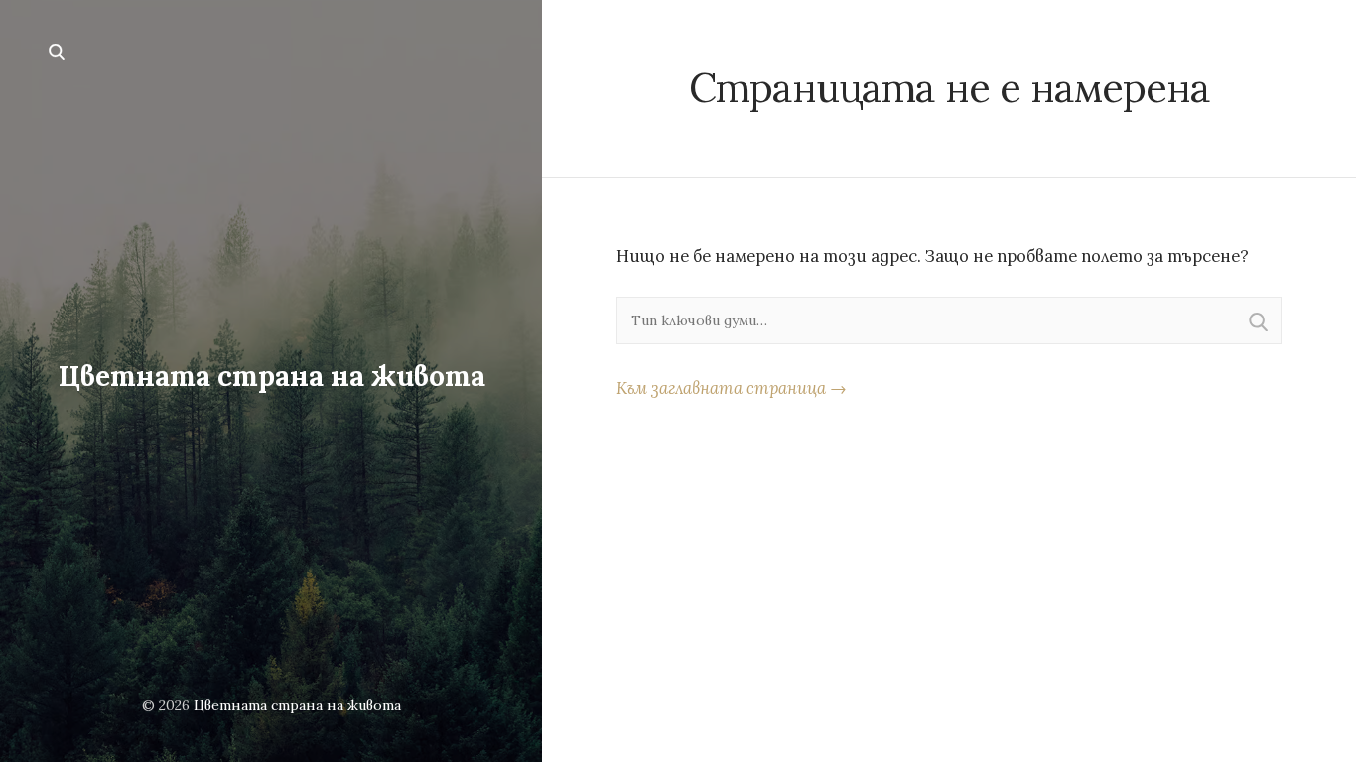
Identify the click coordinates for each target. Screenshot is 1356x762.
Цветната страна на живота (271, 376)
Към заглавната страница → (731, 388)
